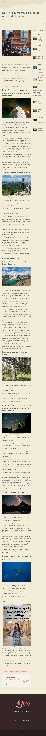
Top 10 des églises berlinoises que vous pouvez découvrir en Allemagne (41, 67)
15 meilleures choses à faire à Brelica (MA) (41, 102)
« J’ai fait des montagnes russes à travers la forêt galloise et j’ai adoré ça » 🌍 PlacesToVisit (38, 92)
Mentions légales (21, 734)
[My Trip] (2, 1)
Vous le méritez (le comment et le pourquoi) (12, 669)
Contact (26, 734)
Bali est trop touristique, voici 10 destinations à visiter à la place (16, 671)
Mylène (13, 677)
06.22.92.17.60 (24, 718)
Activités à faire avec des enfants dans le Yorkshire (40, 49)
